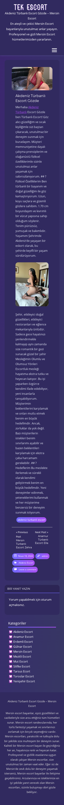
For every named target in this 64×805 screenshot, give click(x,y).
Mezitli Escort (22, 656)
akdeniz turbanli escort (31, 519)
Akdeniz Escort (26, 562)
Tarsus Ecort (21, 671)
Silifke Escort (21, 666)
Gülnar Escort (22, 647)
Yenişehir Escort (24, 681)
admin (45, 556)
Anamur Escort (23, 637)
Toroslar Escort (23, 676)
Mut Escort (20, 661)
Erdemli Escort (23, 642)
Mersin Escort (22, 652)
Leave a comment (27, 569)
